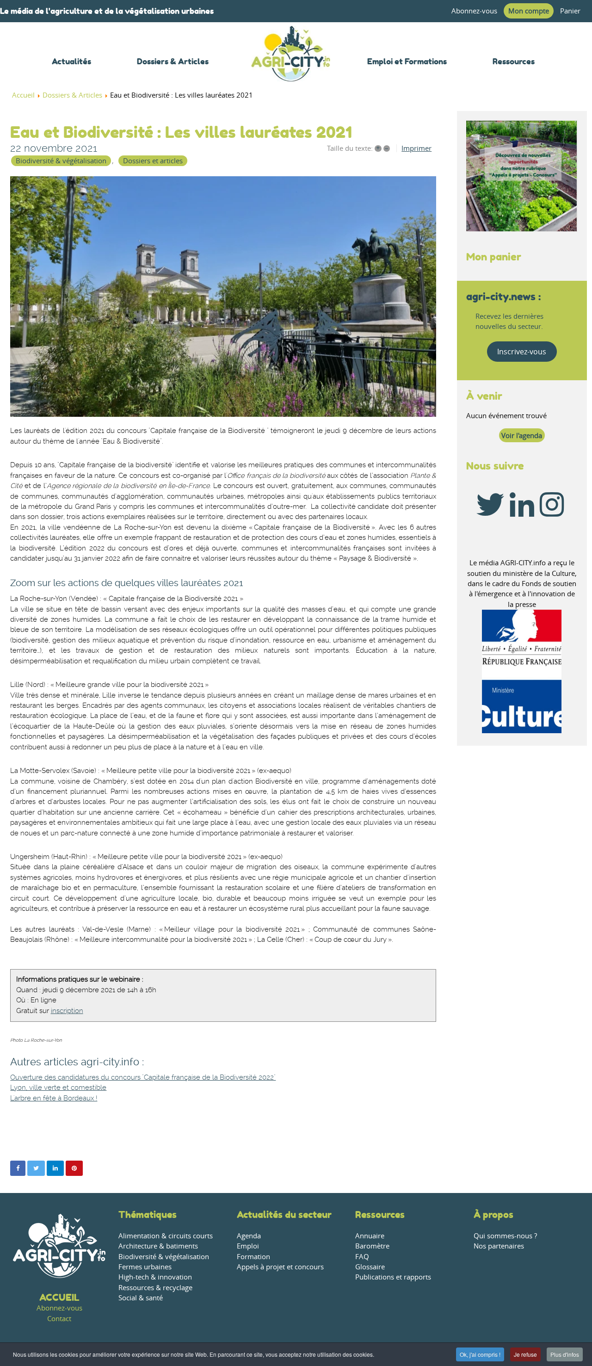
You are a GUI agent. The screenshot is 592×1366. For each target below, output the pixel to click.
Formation (253, 1256)
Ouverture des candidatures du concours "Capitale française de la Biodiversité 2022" (143, 1078)
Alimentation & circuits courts (165, 1235)
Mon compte (528, 10)
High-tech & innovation (155, 1277)
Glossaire (370, 1266)
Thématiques (147, 1214)
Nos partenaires (499, 1246)
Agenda (249, 1235)
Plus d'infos (564, 1354)
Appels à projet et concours (280, 1266)
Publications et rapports (393, 1277)
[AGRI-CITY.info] (291, 69)
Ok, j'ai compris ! (480, 1354)
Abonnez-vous (474, 10)
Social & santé (140, 1297)
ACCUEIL (59, 1297)
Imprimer (416, 148)
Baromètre (372, 1246)
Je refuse (525, 1354)
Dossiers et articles (153, 160)
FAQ (362, 1256)
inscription (67, 1011)
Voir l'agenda (521, 435)
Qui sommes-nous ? (505, 1235)
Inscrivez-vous (521, 351)
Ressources (380, 1214)
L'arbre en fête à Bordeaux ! (53, 1098)
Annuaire (369, 1235)
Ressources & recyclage (155, 1287)
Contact (59, 1318)
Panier (570, 10)
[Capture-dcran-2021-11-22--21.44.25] (223, 296)
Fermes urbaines (145, 1266)
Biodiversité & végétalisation (61, 160)
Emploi (248, 1246)
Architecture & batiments (158, 1246)
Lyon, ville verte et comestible (58, 1088)
